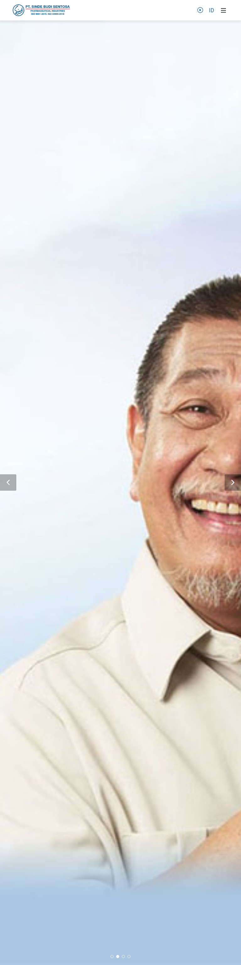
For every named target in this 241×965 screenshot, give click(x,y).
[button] (8, 482)
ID (211, 10)
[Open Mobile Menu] (223, 10)
